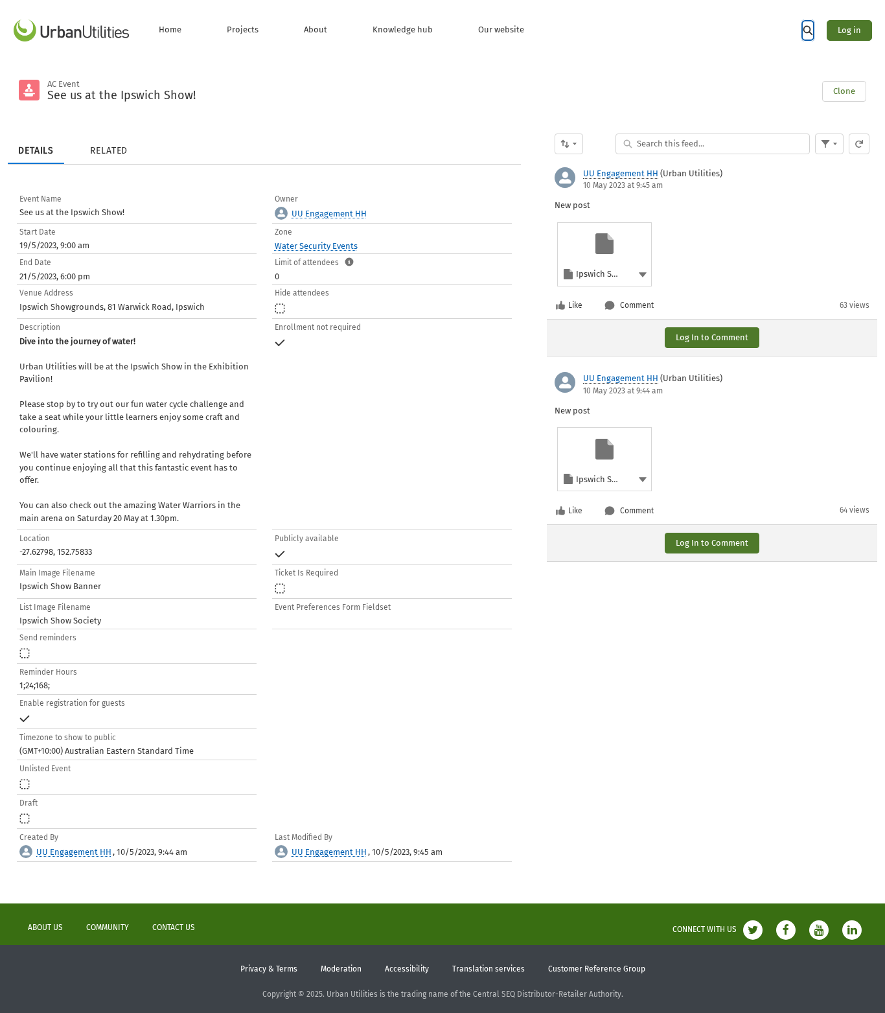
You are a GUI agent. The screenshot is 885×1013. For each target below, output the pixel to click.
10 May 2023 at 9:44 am (623, 390)
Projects (243, 29)
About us (45, 927)
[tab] (36, 146)
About (315, 29)
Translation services (488, 968)
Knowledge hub (403, 29)
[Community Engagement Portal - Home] (71, 30)
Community (107, 927)
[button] (643, 274)
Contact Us (173, 927)
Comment (637, 305)
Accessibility (407, 968)
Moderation (341, 968)
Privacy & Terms (268, 968)
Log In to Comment (712, 337)
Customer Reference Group (596, 968)
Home (170, 29)
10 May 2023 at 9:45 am (623, 185)
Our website (501, 29)
